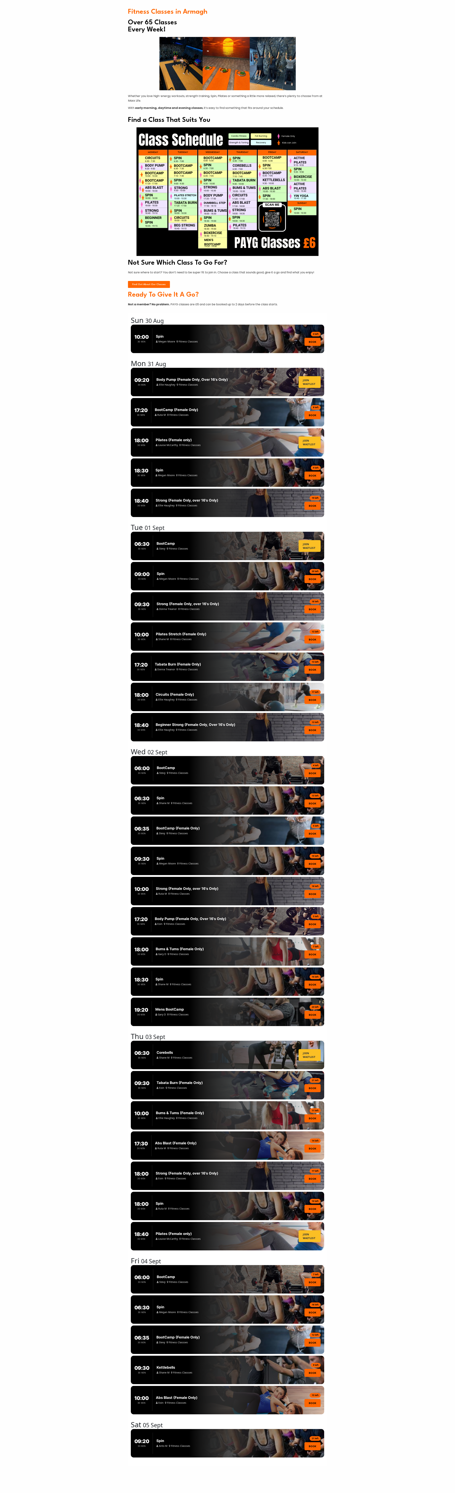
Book (312, 342)
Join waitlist (309, 382)
